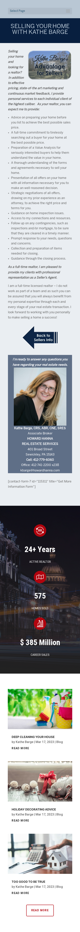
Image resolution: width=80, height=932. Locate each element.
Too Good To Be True (28, 882)
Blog (59, 742)
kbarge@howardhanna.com (40, 470)
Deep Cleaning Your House (33, 737)
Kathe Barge (24, 742)
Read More (40, 910)
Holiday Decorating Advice (34, 809)
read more (20, 748)
